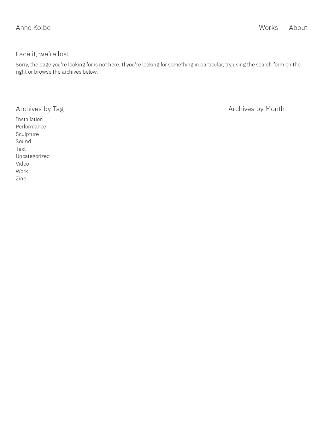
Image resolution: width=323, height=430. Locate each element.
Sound (23, 141)
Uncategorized (33, 156)
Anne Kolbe (33, 27)
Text (21, 148)
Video (22, 163)
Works (268, 27)
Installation (29, 119)
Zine (21, 178)
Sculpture (27, 134)
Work (22, 171)
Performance (31, 126)
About (298, 27)
